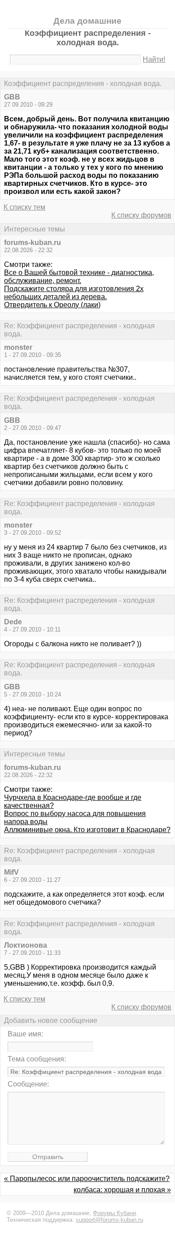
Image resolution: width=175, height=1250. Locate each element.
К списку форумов (141, 215)
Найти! (154, 59)
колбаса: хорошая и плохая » (122, 1190)
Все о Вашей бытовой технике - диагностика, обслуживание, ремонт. (79, 276)
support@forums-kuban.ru (109, 1219)
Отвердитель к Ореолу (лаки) (52, 305)
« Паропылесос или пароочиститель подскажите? (87, 1178)
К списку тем (24, 207)
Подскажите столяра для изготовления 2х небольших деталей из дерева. (74, 293)
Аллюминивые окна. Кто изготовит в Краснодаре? (87, 829)
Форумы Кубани (114, 1213)
